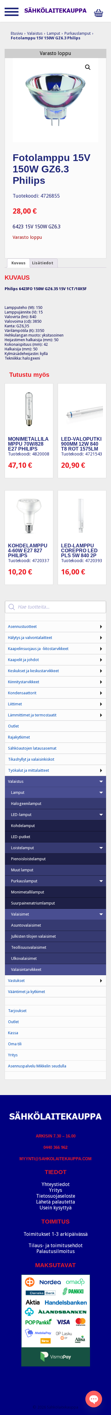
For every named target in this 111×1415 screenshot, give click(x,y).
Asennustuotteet (22, 626)
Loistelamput (22, 847)
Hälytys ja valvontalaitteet (30, 637)
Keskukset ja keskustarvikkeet (33, 670)
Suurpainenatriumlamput (33, 903)
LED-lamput (21, 814)
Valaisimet (20, 914)
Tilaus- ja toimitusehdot (55, 1245)
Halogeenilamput (26, 803)
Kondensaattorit (22, 693)
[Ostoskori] (100, 13)
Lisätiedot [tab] (42, 263)
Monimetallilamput (27, 892)
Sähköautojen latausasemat (32, 748)
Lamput (53, 33)
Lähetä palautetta (55, 1202)
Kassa (13, 1033)
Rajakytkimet (19, 737)
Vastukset (16, 980)
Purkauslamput (77, 33)
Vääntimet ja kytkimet (26, 991)
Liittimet (15, 704)
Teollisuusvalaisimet (28, 947)
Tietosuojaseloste (55, 1196)
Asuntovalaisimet (26, 925)
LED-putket (20, 836)
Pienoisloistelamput (28, 859)
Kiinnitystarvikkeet (23, 682)
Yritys (13, 1055)
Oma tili (15, 1044)
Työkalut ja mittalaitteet (28, 770)
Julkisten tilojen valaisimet (33, 936)
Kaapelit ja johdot (23, 659)
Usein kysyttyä (55, 1208)
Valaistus (35, 33)
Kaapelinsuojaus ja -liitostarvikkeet (38, 648)
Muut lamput (22, 870)
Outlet (13, 726)
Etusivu (17, 33)
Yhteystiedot (56, 1184)
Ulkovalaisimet (24, 958)
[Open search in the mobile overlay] (55, 607)
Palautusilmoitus (55, 1251)
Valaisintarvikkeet (26, 969)
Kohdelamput (23, 825)
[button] (87, 67)
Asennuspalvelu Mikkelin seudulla (37, 1066)
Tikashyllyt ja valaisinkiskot (31, 759)
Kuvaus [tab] (18, 263)
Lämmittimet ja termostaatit (32, 715)
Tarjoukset (17, 1010)
